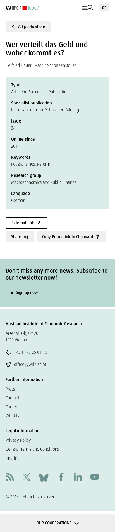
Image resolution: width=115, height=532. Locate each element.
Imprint (12, 458)
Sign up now (27, 292)
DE (104, 7)
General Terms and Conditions (32, 449)
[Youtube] (94, 477)
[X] (26, 477)
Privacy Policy (18, 440)
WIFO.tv (13, 416)
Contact (12, 398)
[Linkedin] (78, 477)
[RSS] (10, 477)
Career (11, 407)
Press (10, 389)
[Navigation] (87, 8)
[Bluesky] (44, 477)
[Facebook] (61, 477)
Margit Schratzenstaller (55, 65)
